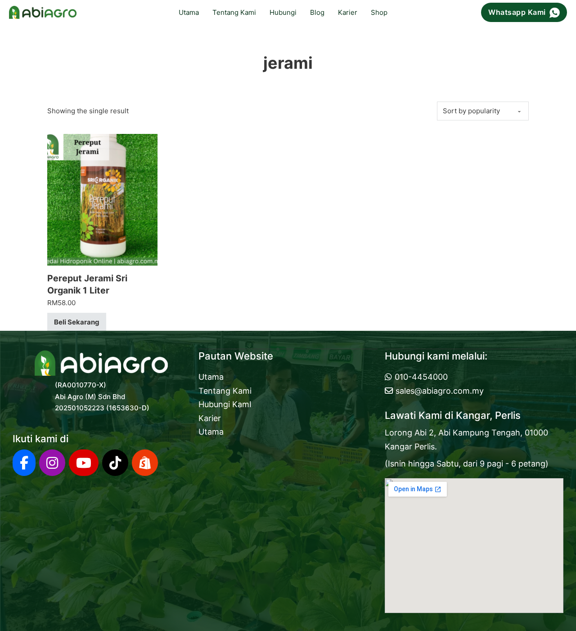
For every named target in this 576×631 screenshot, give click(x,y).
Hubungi (283, 12)
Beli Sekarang (76, 322)
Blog (317, 12)
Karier (347, 12)
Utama (189, 12)
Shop (379, 12)
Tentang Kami (234, 12)
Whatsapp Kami (517, 12)
